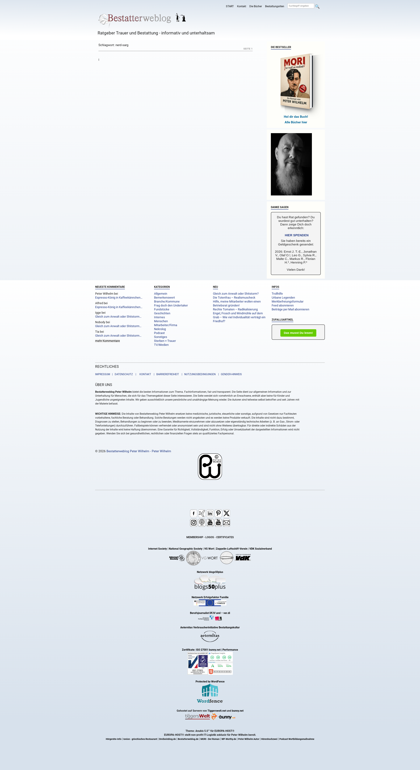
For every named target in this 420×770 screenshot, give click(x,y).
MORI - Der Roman (210, 739)
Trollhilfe (277, 293)
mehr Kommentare (107, 341)
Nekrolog (160, 329)
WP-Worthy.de (228, 739)
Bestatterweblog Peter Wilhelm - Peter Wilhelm (138, 451)
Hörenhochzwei (269, 739)
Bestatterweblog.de (188, 739)
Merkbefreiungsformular (288, 301)
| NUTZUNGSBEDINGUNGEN (198, 374)
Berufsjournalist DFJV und (205, 613)
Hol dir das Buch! (296, 117)
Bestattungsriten (274, 6)
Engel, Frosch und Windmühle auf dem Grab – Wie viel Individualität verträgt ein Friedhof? (239, 317)
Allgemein (160, 293)
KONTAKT (144, 374)
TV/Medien (161, 344)
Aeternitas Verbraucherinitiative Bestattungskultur (210, 627)
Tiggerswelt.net (217, 710)
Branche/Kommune (167, 301)
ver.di (226, 613)
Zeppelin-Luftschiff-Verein (231, 548)
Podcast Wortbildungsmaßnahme (296, 739)
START (230, 6)
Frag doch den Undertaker (171, 305)
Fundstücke (161, 309)
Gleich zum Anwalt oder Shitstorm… (118, 316)
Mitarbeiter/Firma (165, 325)
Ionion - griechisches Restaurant (140, 739)
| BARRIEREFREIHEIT (165, 374)
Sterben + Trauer (165, 341)
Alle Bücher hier (296, 122)
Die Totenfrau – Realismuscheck (234, 297)
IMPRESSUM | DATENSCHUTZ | (116, 374)
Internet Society (157, 548)
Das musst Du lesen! (298, 332)
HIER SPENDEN (297, 235)
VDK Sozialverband (260, 548)
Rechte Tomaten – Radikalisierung (235, 309)
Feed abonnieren (283, 305)
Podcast (159, 333)
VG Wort (209, 548)
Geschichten (162, 313)
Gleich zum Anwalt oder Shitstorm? (236, 293)
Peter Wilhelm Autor (248, 739)
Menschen (161, 321)
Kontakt (241, 6)
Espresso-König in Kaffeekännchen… (118, 297)
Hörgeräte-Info (113, 739)
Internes (159, 317)
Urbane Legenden (283, 297)
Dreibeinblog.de (167, 739)
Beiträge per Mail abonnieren (290, 309)
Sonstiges (160, 337)
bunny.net (237, 710)
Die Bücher (255, 6)
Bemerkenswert (164, 297)
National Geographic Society (185, 548)
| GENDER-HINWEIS (229, 374)
